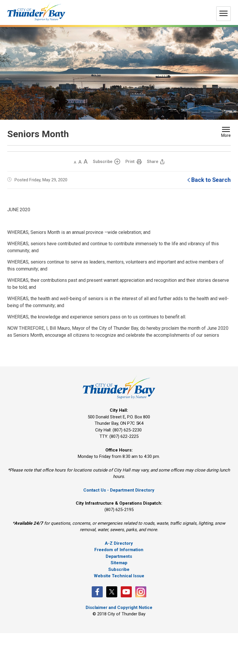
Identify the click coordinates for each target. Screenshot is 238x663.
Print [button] (129, 161)
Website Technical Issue (119, 575)
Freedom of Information (118, 549)
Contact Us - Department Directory (118, 490)
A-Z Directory (119, 543)
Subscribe (102, 161)
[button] (226, 133)
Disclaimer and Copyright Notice (119, 607)
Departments (119, 556)
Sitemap (119, 562)
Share (152, 161)
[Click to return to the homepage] (36, 12)
